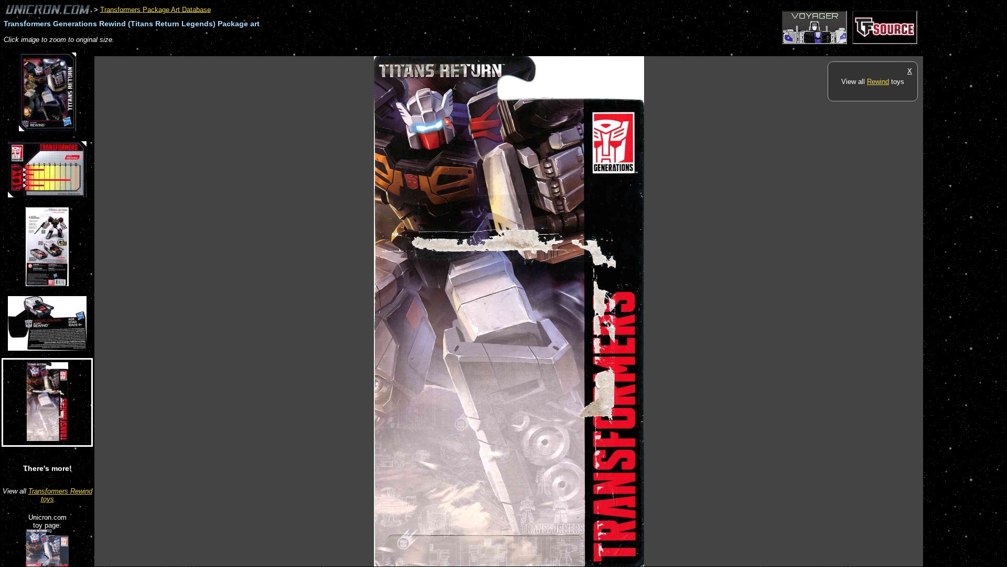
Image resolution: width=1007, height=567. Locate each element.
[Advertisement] (285, 51)
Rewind (878, 82)
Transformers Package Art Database (155, 9)
